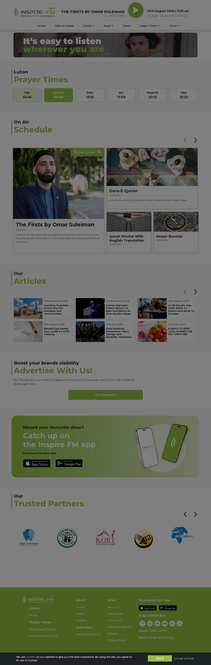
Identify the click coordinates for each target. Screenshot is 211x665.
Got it (160, 658)
